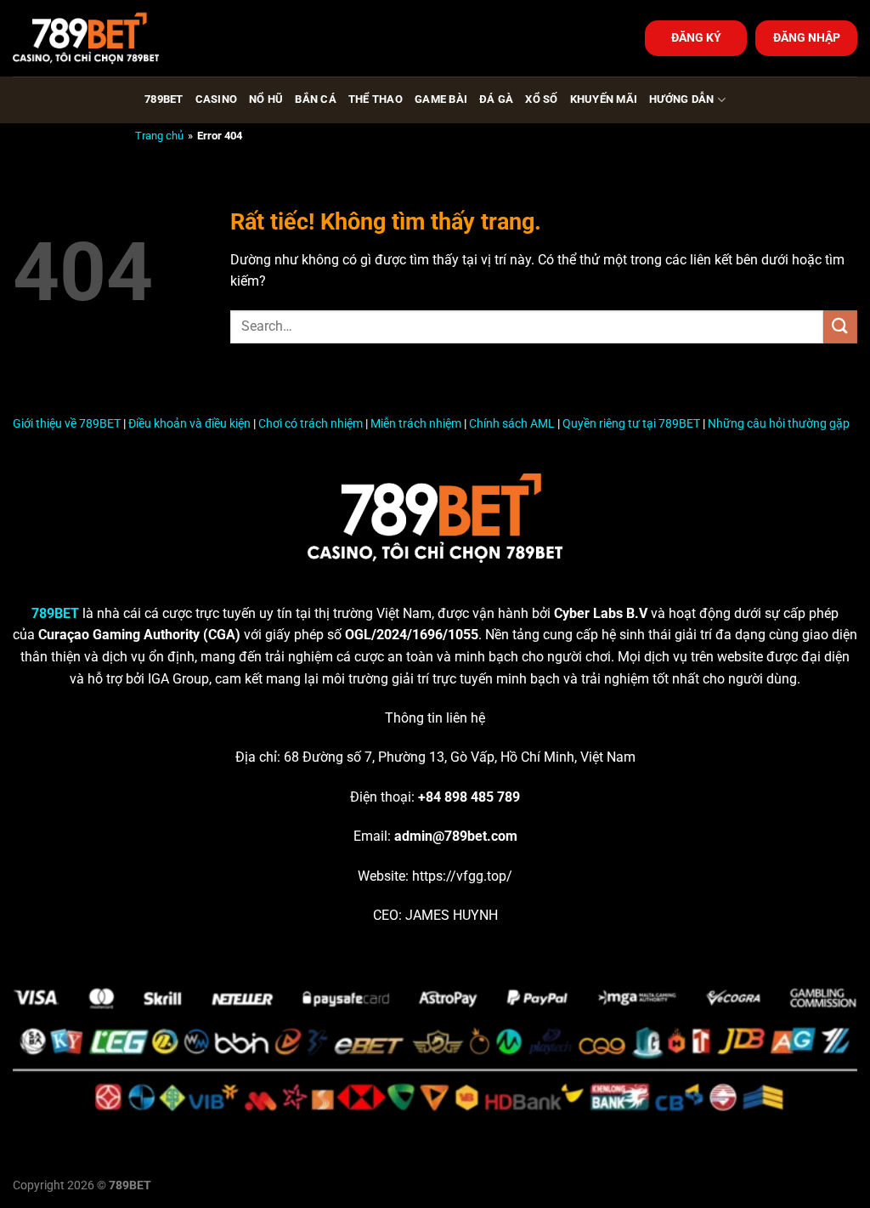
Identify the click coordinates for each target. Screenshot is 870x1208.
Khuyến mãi (604, 99)
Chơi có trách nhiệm (310, 424)
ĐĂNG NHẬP (806, 37)
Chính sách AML (512, 424)
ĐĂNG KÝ (696, 37)
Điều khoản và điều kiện (189, 424)
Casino (216, 99)
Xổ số (541, 99)
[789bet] (98, 38)
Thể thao (375, 99)
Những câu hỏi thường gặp (779, 424)
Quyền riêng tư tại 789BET (631, 424)
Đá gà (496, 99)
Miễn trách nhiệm (415, 424)
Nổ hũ (266, 99)
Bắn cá (315, 99)
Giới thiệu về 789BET (67, 424)
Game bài (441, 99)
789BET (164, 99)
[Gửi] (840, 326)
